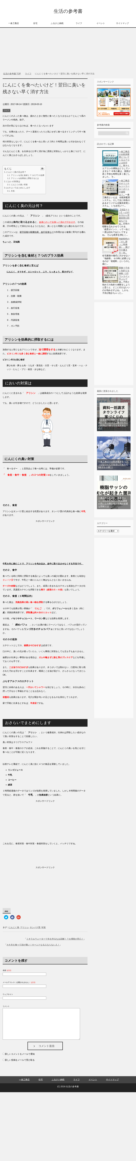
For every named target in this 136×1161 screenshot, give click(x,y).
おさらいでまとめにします (18, 188)
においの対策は (13, 181)
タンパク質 (35, 927)
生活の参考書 (68, 11)
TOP (13, 74)
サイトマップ (122, 23)
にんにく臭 (13, 927)
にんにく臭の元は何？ (16, 172)
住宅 (35, 23)
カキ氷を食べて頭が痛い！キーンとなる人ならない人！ (33, 945)
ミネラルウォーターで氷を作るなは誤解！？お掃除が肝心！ (55, 939)
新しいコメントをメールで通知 (20, 1054)
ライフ (79, 23)
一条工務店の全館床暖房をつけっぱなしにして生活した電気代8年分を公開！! (113, 464)
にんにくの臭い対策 (19, 184)
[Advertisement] (68, 51)
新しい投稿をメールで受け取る (20, 1060)
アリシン (24, 927)
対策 (43, 927)
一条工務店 (13, 23)
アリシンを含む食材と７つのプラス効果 (27, 175)
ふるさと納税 (57, 23)
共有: (13, 191)
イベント (100, 23)
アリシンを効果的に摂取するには (25, 178)
